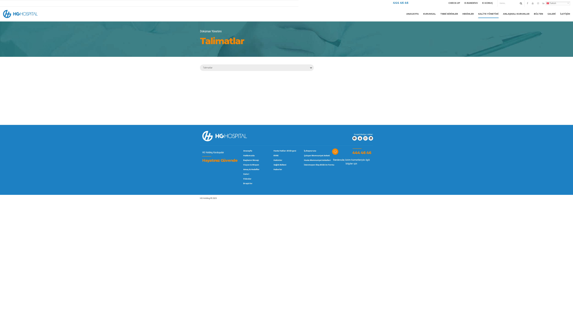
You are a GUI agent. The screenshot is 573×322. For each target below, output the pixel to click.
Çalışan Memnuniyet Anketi (311, 155)
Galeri (551, 14)
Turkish (552, 3)
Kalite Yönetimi (488, 14)
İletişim (565, 14)
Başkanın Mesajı (250, 160)
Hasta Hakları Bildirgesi (281, 151)
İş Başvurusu (310, 151)
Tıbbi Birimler (449, 14)
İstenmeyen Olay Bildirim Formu (311, 165)
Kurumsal (429, 14)
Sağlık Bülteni (280, 165)
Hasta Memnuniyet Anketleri (311, 160)
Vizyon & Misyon (250, 165)
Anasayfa (412, 14)
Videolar (247, 179)
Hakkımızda (249, 155)
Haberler (278, 169)
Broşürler (247, 183)
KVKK (276, 155)
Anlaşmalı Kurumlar (516, 14)
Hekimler (468, 14)
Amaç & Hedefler (250, 169)
